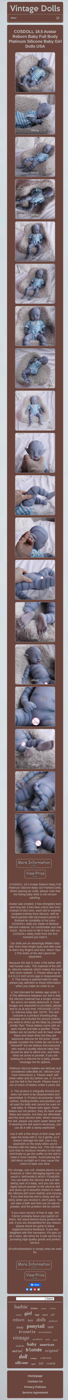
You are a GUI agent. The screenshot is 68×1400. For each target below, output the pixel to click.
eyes (33, 1364)
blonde (34, 1350)
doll (23, 1356)
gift (52, 1314)
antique (33, 1358)
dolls (41, 1319)
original (51, 1350)
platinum (53, 1321)
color (43, 1309)
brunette (27, 1332)
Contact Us (35, 1381)
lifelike (55, 1340)
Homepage (35, 1376)
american (47, 1345)
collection (45, 1357)
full (41, 1363)
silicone (21, 1362)
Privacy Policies (35, 1387)
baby (32, 1344)
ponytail (36, 1326)
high (37, 1315)
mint (48, 1340)
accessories (45, 1332)
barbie (21, 1307)
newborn (37, 1339)
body (20, 1327)
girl (28, 1313)
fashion (34, 1308)
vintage (21, 1338)
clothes (53, 1308)
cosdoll (50, 1363)
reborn (19, 1319)
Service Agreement (35, 1392)
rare (51, 1327)
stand (18, 1315)
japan (45, 1314)
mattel (17, 1351)
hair (30, 1320)
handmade (20, 1346)
